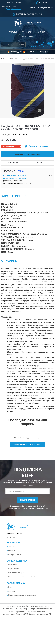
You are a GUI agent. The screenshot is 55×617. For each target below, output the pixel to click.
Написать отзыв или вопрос (27, 444)
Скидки (11, 591)
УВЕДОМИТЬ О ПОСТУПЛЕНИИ (27, 154)
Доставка (12, 547)
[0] (49, 44)
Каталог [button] (13, 32)
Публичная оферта (16, 573)
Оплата (11, 551)
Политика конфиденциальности (22, 595)
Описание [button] (41, 163)
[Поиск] (4, 44)
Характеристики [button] (14, 163)
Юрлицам (27, 32)
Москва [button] (20, 171)
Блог (10, 587)
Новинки (41, 32)
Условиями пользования (34, 508)
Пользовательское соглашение (21, 577)
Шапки (33, 52)
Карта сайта (13, 569)
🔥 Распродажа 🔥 (16, 52)
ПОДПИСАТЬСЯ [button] (27, 500)
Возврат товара (15, 555)
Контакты (27, 37)
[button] (13, 8)
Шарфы (44, 52)
